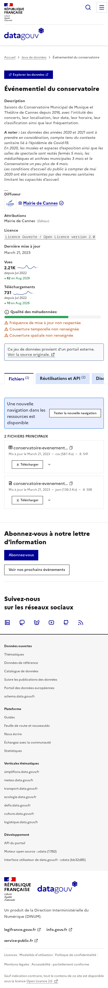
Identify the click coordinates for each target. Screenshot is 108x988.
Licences (10, 955)
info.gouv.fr (56, 929)
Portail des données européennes (29, 688)
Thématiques (14, 654)
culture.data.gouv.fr (19, 813)
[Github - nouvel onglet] (66, 622)
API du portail (14, 843)
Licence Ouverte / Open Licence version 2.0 (50, 236)
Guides (9, 717)
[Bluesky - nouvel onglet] (36, 622)
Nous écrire (13, 734)
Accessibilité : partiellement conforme (60, 964)
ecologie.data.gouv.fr (20, 797)
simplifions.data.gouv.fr (21, 771)
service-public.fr (18, 940)
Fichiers (19, 378)
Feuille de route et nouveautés (27, 725)
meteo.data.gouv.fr (18, 780)
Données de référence (21, 663)
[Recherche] (88, 7)
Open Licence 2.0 (39, 981)
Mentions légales (16, 964)
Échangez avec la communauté (27, 742)
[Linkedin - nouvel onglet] (7, 622)
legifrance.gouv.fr (20, 929)
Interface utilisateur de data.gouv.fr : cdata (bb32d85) (45, 860)
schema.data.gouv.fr (19, 696)
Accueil (9, 57)
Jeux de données (34, 57)
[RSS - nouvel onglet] (80, 622)
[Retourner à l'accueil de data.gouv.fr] (24, 34)
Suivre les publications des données (30, 679)
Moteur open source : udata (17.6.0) (30, 851)
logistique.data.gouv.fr (21, 822)
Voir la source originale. (29, 354)
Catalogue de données (21, 671)
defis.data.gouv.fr (17, 805)
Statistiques (13, 751)
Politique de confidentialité (75, 955)
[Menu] (101, 7)
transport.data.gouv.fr (21, 788)
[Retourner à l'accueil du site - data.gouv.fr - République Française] (57, 889)
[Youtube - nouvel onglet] (51, 622)
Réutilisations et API (62, 378)
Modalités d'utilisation (36, 955)
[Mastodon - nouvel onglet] (22, 622)
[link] (28, 74)
